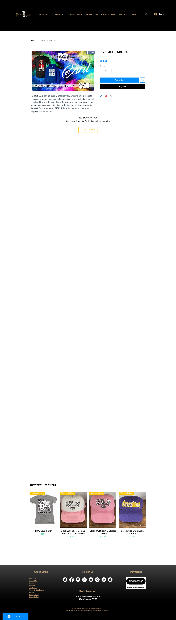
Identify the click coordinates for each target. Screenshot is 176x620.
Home (33, 41)
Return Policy (34, 597)
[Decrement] (101, 71)
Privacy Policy (34, 595)
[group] (88, 516)
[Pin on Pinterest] (106, 96)
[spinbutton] (105, 71)
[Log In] (154, 14)
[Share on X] (111, 96)
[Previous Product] (26, 509)
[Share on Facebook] (101, 96)
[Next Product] (149, 509)
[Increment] (109, 71)
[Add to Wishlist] (142, 80)
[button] (146, 14)
